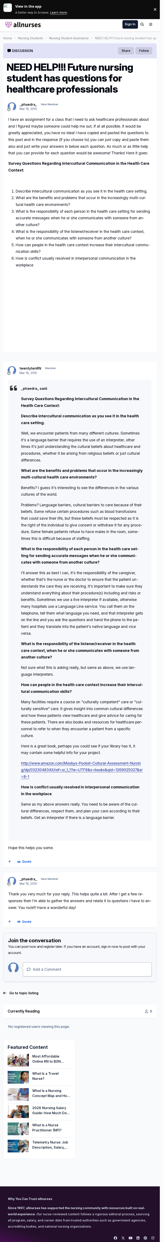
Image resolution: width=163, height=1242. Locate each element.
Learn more (9, 9)
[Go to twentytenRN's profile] (12, 370)
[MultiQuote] (9, 862)
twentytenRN (30, 368)
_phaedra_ (28, 104)
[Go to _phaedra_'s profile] (12, 106)
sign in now (109, 946)
